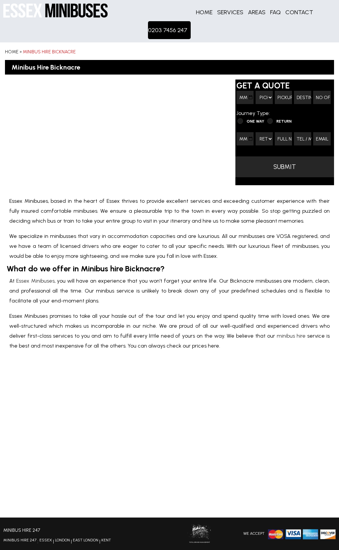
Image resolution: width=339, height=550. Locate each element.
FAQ (275, 12)
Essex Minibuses (35, 281)
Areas (257, 12)
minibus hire (291, 336)
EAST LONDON (85, 540)
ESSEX (45, 540)
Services (230, 12)
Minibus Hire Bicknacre (49, 52)
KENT (106, 540)
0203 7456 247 (167, 30)
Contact (299, 12)
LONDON (62, 540)
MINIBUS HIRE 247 (19, 540)
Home (204, 12)
